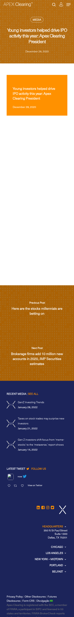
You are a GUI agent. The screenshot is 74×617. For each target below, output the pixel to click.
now (20, 476)
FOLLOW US (38, 469)
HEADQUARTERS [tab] (52, 526)
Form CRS (28, 601)
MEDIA (37, 20)
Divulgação (43, 601)
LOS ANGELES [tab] (54, 553)
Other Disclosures (35, 596)
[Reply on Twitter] (10, 486)
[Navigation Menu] (68, 4)
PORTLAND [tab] (56, 565)
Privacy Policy (15, 596)
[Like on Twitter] (23, 486)
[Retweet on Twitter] (16, 486)
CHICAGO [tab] (57, 547)
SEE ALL (33, 394)
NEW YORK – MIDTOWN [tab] (49, 559)
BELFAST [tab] (57, 571)
